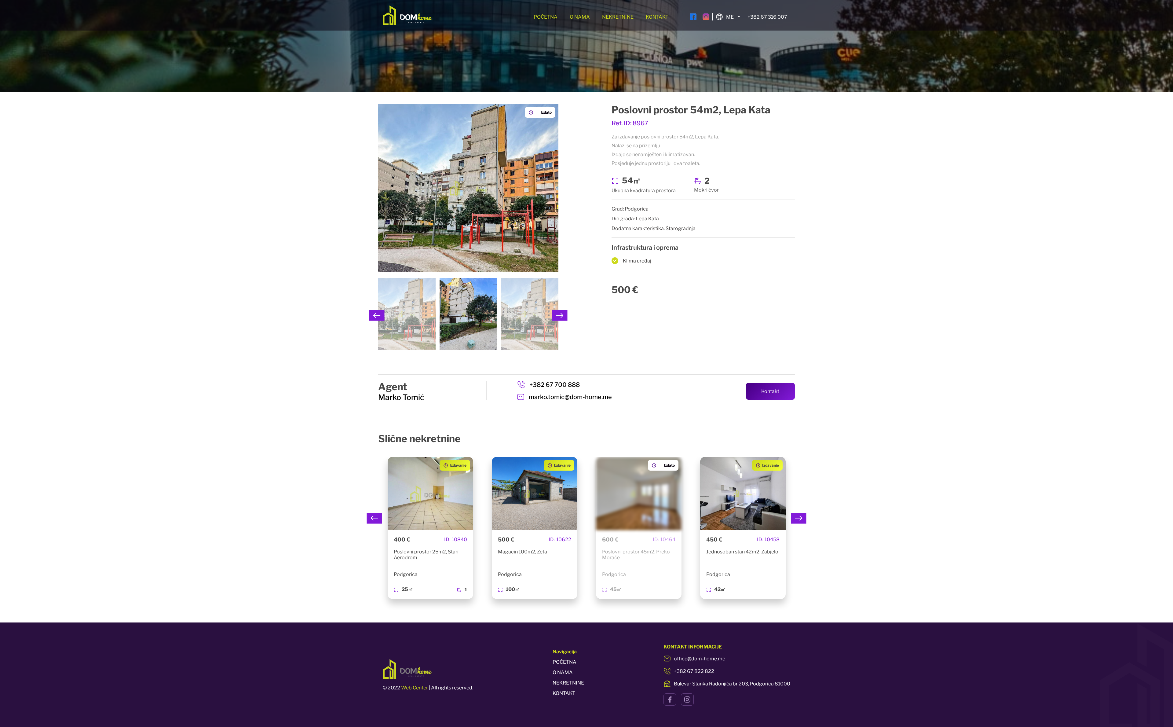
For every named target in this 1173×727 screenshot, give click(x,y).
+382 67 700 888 (554, 384)
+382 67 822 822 (694, 671)
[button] (377, 315)
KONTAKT (657, 17)
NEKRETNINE (618, 17)
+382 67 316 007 (767, 17)
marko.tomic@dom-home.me (570, 397)
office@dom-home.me (699, 659)
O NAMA (580, 17)
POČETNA (545, 17)
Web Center (414, 688)
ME (730, 17)
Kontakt (770, 391)
